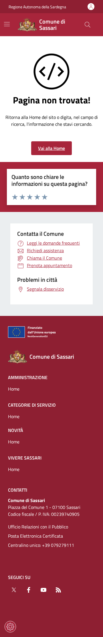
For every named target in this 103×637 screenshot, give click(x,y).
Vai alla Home (51, 148)
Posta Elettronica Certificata (35, 535)
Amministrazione (27, 377)
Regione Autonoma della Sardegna (37, 7)
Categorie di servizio (32, 404)
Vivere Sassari (24, 457)
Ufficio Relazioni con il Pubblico (38, 526)
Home (13, 388)
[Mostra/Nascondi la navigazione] (6, 24)
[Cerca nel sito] (87, 25)
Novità (15, 430)
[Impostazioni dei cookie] (10, 626)
